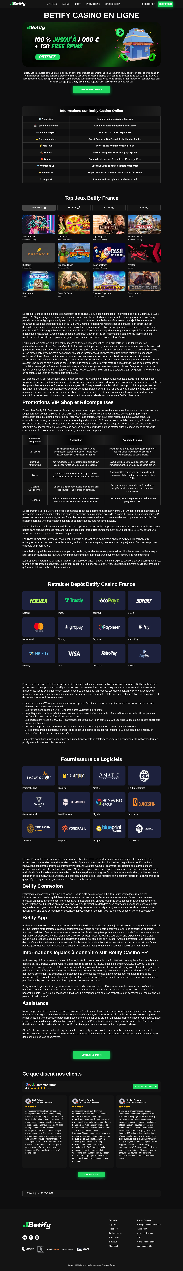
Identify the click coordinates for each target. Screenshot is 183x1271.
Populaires (37, 208)
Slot (142, 208)
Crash (107, 208)
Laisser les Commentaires (145, 1086)
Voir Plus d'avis (91, 1174)
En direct (72, 208)
